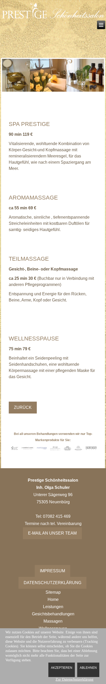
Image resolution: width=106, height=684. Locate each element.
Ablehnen (88, 668)
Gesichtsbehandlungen (53, 614)
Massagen (53, 621)
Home (53, 599)
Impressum (52, 571)
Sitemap (53, 592)
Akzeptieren (61, 668)
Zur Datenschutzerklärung (74, 679)
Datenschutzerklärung (52, 582)
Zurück (23, 407)
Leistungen (53, 607)
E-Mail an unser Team (52, 533)
